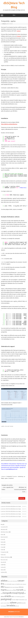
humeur (17, 587)
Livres (2, 539)
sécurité (24, 602)
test (16, 605)
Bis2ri (4, 23)
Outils (2, 549)
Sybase (2, 569)
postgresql (10, 478)
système (19, 603)
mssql (15, 593)
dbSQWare (3, 529)
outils (12, 596)
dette (14, 587)
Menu (14, 15)
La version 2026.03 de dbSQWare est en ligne (11, 513)
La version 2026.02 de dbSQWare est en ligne (11, 516)
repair (17, 599)
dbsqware (7, 587)
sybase (13, 602)
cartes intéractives (13, 581)
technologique (3, 605)
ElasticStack (3, 537)
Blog (2, 524)
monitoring (20, 476)
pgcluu (18, 31)
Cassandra (3, 526)
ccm (5, 584)
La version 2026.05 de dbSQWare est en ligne (11, 508)
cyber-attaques (23, 584)
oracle (8, 596)
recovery (14, 599)
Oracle (2, 547)
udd (18, 605)
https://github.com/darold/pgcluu (9, 124)
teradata (11, 605)
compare (13, 584)
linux (14, 590)
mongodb (7, 593)
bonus (9, 581)
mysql (21, 593)
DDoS (11, 587)
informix (21, 587)
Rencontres (3, 559)
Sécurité (2, 562)
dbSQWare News (4, 532)
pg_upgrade (22, 596)
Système (3, 572)
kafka (10, 590)
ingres (4, 590)
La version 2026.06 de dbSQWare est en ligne (11, 506)
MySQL (2, 542)
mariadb (19, 590)
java (8, 590)
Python (2, 554)
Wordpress (21, 616)
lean (12, 590)
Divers (2, 534)
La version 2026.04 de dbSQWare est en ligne (11, 511)
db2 (3, 587)
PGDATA (18, 596)
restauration (21, 599)
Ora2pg (19, 36)
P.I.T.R (15, 596)
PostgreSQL (9, 476)
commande (8, 584)
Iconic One (6, 616)
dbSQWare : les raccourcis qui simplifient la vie (20, 489)
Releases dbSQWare (5, 557)
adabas (4, 580)
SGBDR (2, 564)
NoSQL (2, 544)
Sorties (2, 567)
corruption (17, 584)
